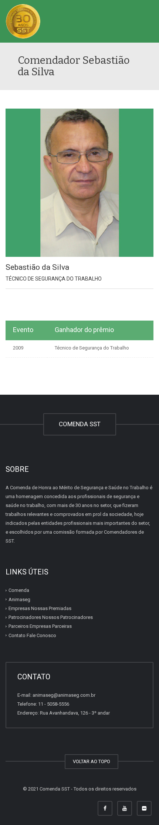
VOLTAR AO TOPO (91, 761)
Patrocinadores (51, 617)
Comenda (19, 590)
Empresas (40, 608)
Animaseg (19, 599)
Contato (32, 635)
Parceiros (40, 626)
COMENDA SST (80, 424)
